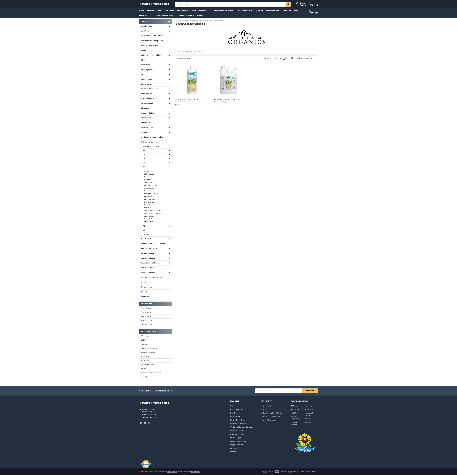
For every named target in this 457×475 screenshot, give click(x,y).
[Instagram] (145, 423)
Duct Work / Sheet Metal (150, 89)
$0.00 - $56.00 (146, 308)
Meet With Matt (182, 11)
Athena (143, 369)
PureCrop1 (148, 180)
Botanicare (145, 360)
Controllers (145, 65)
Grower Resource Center (164, 15)
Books (143, 50)
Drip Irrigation (146, 84)
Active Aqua (145, 356)
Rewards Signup (145, 15)
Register (303, 5)
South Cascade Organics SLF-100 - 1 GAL (226, 99)
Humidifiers (145, 123)
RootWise (147, 208)
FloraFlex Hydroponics (149, 348)
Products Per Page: (302, 58)
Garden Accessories (149, 98)
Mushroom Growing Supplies (152, 137)
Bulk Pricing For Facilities (151, 55)
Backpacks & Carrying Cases (152, 41)
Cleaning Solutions (148, 70)
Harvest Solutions (147, 113)
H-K (144, 159)
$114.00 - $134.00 (147, 325)
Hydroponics (146, 118)
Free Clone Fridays (154, 11)
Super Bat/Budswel (151, 219)
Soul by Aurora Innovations (153, 210)
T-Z (144, 226)
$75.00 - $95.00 (146, 316)
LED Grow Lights (147, 127)
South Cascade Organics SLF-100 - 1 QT (188, 99)
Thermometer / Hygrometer (151, 277)
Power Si (147, 191)
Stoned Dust (148, 182)
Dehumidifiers (146, 79)
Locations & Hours (273, 11)
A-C (144, 150)
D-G (144, 155)
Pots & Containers (148, 258)
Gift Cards (145, 108)
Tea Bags (146, 234)
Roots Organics (149, 205)
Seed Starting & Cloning (150, 263)
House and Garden (147, 364)
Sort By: (179, 58)
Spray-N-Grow (149, 216)
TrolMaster (145, 297)
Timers (144, 282)
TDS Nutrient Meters (148, 268)
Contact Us (201, 15)
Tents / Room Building (149, 272)
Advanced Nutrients (148, 352)
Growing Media (147, 103)
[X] (149, 423)
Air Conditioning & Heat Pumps (152, 36)
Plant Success (149, 188)
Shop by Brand (146, 26)
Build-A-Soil (145, 340)
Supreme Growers (150, 185)
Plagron (147, 177)
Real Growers (149, 196)
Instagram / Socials (291, 11)
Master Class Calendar (200, 11)
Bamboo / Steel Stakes (149, 45)
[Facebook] (141, 423)
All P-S (146, 171)
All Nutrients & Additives (151, 146)
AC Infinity (145, 31)
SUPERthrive (148, 222)
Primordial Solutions (151, 194)
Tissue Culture (146, 287)
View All (144, 377)
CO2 (142, 74)
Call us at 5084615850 (149, 418)
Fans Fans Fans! (147, 94)
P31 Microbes (149, 174)
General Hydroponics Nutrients (151, 373)
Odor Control (146, 239)
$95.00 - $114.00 (146, 320)
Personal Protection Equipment (153, 244)
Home (141, 11)
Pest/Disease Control (149, 248)
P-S (144, 167)
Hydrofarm (145, 344)
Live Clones (169, 11)
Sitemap (233, 452)
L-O (144, 163)
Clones (143, 60)
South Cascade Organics (152, 213)
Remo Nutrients (149, 199)
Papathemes (195, 471)
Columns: (267, 58)
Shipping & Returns (186, 15)
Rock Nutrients (149, 202)
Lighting (144, 132)
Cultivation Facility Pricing (223, 11)
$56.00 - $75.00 (146, 312)
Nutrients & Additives (149, 142)
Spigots (145, 230)
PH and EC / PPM (147, 253)
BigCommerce (172, 471)
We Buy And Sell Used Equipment (250, 11)
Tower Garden (146, 292)
